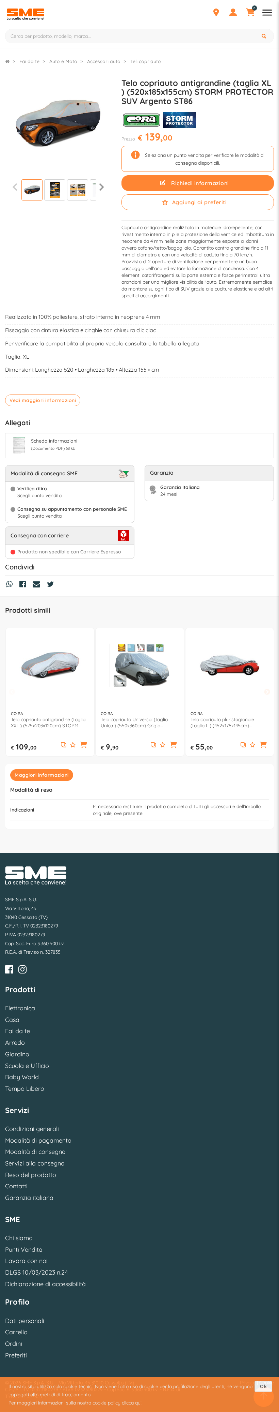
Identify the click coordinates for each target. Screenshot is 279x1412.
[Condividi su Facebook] (24, 585)
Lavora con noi (26, 1261)
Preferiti (16, 1355)
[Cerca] (265, 36)
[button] (83, 745)
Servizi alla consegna (35, 1163)
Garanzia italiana (29, 1198)
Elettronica (20, 1008)
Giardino (17, 1054)
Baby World (22, 1077)
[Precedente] (15, 187)
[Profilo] (233, 13)
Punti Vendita (24, 1249)
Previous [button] (12, 692)
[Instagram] (22, 971)
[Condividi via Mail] (38, 585)
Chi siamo (19, 1238)
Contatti (16, 1186)
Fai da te (17, 1031)
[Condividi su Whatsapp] (11, 585)
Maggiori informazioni (42, 775)
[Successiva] (101, 187)
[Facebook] (9, 971)
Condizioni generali (32, 1129)
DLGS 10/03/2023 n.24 (36, 1272)
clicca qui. (132, 1403)
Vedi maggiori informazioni (43, 400)
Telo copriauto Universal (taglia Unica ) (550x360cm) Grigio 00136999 (134, 722)
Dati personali (24, 1321)
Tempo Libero (24, 1089)
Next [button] (267, 692)
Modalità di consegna (35, 1152)
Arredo (15, 1042)
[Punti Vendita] (216, 13)
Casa (12, 1020)
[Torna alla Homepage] (7, 61)
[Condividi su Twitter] (52, 585)
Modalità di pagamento (38, 1140)
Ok (263, 1386)
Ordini (13, 1344)
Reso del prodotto (30, 1175)
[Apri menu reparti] (267, 13)
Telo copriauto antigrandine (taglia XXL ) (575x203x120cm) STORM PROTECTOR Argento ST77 (48, 722)
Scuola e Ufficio (27, 1066)
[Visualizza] (32, 191)
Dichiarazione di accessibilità (45, 1284)
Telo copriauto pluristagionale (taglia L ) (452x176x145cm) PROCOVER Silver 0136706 (222, 722)
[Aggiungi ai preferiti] (73, 745)
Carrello (16, 1332)
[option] (50, 692)
